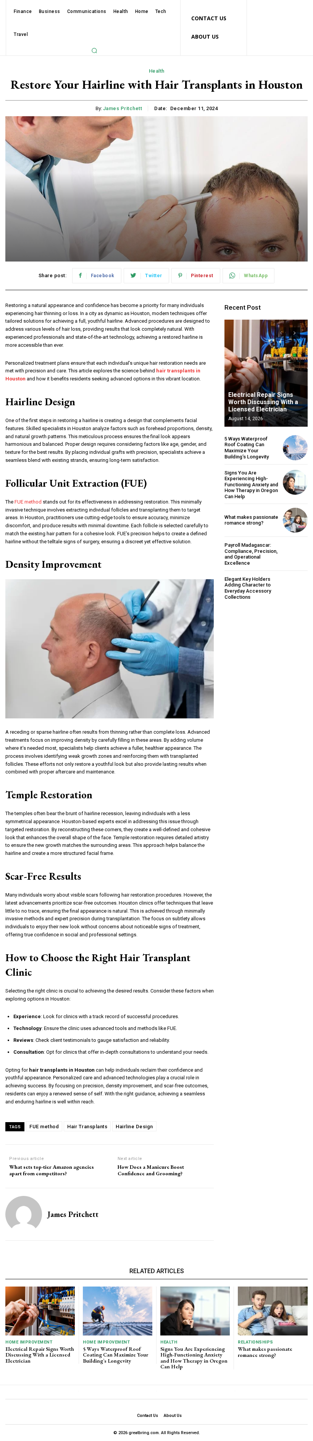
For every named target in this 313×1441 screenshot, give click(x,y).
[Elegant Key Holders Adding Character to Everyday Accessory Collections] (295, 587)
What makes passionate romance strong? (251, 520)
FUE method (44, 1126)
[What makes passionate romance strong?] (295, 520)
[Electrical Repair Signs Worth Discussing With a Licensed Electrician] (266, 373)
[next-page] (294, 333)
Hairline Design (134, 1126)
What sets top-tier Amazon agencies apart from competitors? (51, 1170)
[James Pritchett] (23, 1214)
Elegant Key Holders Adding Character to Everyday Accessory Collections (247, 588)
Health (157, 71)
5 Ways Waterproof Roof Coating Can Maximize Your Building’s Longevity (246, 448)
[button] (94, 50)
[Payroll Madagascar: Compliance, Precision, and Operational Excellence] (295, 554)
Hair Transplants (87, 1126)
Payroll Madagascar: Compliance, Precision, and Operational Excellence (251, 554)
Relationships (255, 1342)
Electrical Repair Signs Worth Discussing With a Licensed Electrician (263, 402)
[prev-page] (280, 333)
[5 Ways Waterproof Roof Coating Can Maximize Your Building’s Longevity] (295, 447)
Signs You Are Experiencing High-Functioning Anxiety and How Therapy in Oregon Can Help (251, 484)
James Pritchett (122, 108)
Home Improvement (28, 1342)
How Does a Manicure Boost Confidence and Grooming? (151, 1170)
